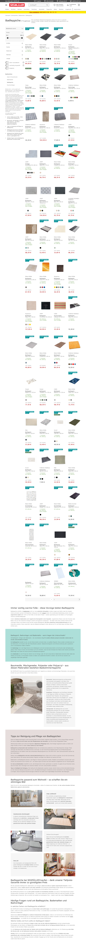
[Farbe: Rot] (73, 364)
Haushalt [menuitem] (41, 9)
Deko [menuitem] (55, 9)
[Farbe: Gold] (55, 287)
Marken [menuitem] (61, 9)
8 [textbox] (6, 35)
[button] (23, 62)
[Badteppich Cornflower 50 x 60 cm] (46, 304)
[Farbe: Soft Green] (40, 400)
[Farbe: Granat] (42, 287)
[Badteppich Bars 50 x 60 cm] (31, 227)
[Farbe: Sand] (34, 172)
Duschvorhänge (11, 85)
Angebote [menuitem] (68, 9)
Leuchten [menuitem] (26, 9)
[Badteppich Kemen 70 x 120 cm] (46, 115)
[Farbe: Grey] (73, 59)
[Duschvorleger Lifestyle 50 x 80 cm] (60, 304)
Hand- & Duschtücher (12, 77)
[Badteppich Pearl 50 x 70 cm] (31, 190)
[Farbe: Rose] (55, 59)
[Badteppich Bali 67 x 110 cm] (74, 190)
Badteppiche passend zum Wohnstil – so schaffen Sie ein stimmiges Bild (15, 130)
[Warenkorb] (79, 5)
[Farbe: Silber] (30, 96)
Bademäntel (10, 79)
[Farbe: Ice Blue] (59, 96)
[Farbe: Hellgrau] (71, 59)
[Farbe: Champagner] (44, 59)
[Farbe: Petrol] (40, 479)
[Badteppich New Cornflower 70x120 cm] (46, 190)
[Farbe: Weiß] (71, 57)
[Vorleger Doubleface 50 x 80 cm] (31, 152)
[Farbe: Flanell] (46, 400)
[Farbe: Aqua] (26, 248)
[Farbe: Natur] (73, 97)
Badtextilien (8, 74)
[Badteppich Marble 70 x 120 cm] (31, 379)
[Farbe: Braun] (69, 364)
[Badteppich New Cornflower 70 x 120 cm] (60, 532)
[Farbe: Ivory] (69, 59)
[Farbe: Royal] (44, 287)
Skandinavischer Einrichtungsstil (21, 814)
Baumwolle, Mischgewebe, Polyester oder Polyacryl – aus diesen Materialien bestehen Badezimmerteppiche (15, 122)
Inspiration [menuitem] (77, 9)
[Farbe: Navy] (55, 363)
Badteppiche (10, 82)
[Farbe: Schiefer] (28, 59)
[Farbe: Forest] (50, 59)
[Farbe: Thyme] (59, 287)
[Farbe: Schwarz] (48, 59)
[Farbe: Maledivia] (59, 59)
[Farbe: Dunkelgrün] (77, 59)
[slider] (8, 38)
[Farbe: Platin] (57, 59)
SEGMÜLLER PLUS (76, 1)
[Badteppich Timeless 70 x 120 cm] (46, 379)
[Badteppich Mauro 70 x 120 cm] (31, 304)
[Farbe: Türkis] (55, 96)
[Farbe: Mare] (42, 96)
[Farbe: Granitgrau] (26, 440)
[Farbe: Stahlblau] (26, 363)
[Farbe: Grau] (42, 59)
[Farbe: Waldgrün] (34, 96)
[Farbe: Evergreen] (42, 400)
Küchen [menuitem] (13, 9)
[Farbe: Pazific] (46, 59)
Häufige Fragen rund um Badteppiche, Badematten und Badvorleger (15, 138)
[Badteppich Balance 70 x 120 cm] (60, 379)
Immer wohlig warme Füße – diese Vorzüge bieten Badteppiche (15, 117)
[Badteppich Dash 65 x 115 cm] (46, 152)
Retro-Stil (15, 860)
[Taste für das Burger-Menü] (6, 5)
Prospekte (38, 1)
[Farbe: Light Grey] (26, 400)
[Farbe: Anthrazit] (32, 96)
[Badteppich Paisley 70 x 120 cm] (46, 494)
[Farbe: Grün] (75, 59)
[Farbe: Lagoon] (69, 57)
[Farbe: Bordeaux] (77, 97)
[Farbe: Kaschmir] (40, 96)
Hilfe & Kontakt (49, 1)
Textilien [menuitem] (34, 9)
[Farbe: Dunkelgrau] (75, 57)
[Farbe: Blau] (28, 96)
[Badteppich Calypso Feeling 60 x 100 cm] (74, 35)
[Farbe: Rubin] (40, 59)
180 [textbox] (21, 35)
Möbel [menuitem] (7, 9)
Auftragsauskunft (63, 1)
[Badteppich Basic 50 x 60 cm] (60, 190)
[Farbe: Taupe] (57, 96)
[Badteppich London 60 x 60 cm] (60, 266)
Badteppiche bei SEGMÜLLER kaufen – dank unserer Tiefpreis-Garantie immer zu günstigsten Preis (15, 134)
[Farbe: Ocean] (62, 287)
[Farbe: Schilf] (26, 59)
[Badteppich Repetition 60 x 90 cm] (74, 115)
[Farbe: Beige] (69, 400)
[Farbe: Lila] (77, 57)
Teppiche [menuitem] (49, 9)
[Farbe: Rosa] (28, 324)
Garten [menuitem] (20, 9)
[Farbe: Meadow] (73, 57)
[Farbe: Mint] (73, 210)
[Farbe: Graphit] (69, 135)
